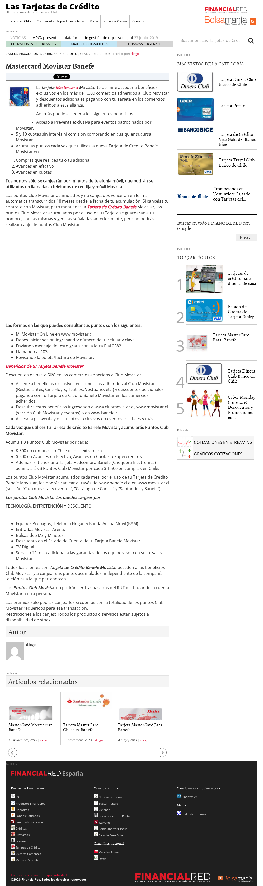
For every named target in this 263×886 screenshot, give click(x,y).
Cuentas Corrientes (28, 854)
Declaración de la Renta (114, 816)
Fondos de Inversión (29, 822)
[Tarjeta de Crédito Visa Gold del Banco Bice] (195, 129)
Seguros (20, 841)
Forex (102, 858)
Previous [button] (12, 755)
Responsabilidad (55, 875)
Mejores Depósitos (27, 860)
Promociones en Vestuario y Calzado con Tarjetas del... (231, 193)
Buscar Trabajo (108, 803)
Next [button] (162, 755)
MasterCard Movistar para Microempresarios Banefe (142, 727)
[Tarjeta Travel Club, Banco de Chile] (195, 164)
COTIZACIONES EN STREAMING (33, 44)
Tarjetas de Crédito (28, 847)
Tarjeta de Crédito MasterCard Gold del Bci (69, 37)
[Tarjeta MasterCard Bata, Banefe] (197, 342)
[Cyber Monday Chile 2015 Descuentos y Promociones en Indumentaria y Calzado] (204, 403)
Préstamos (22, 835)
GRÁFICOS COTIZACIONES (89, 44)
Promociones (30, 53)
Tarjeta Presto (232, 105)
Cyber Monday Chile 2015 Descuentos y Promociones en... (241, 407)
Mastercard (67, 87)
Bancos (12, 53)
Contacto (138, 21)
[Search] (251, 40)
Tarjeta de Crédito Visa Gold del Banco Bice (237, 139)
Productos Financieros (30, 803)
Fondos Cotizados (27, 816)
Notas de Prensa (115, 21)
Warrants (104, 822)
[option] (98, 38)
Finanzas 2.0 (189, 797)
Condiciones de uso (25, 875)
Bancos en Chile (19, 21)
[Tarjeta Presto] (195, 109)
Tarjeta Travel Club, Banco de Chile (237, 162)
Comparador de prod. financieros (60, 21)
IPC (17, 797)
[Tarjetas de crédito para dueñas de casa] (204, 279)
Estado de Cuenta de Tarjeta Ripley (241, 311)
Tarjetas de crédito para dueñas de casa (242, 278)
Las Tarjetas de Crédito (53, 6)
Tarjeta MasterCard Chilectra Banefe (26, 727)
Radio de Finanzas (193, 814)
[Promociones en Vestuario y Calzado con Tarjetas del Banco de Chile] (192, 196)
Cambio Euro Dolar (111, 835)
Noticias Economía (110, 797)
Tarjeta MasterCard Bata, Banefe (86, 727)
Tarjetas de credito (60, 53)
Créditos (21, 828)
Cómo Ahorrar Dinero (112, 829)
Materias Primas (109, 852)
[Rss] (253, 22)
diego (135, 53)
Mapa (94, 21)
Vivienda (104, 810)
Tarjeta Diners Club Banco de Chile (237, 82)
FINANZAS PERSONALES (145, 44)
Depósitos (22, 810)
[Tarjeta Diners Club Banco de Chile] (195, 81)
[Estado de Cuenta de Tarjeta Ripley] (204, 310)
